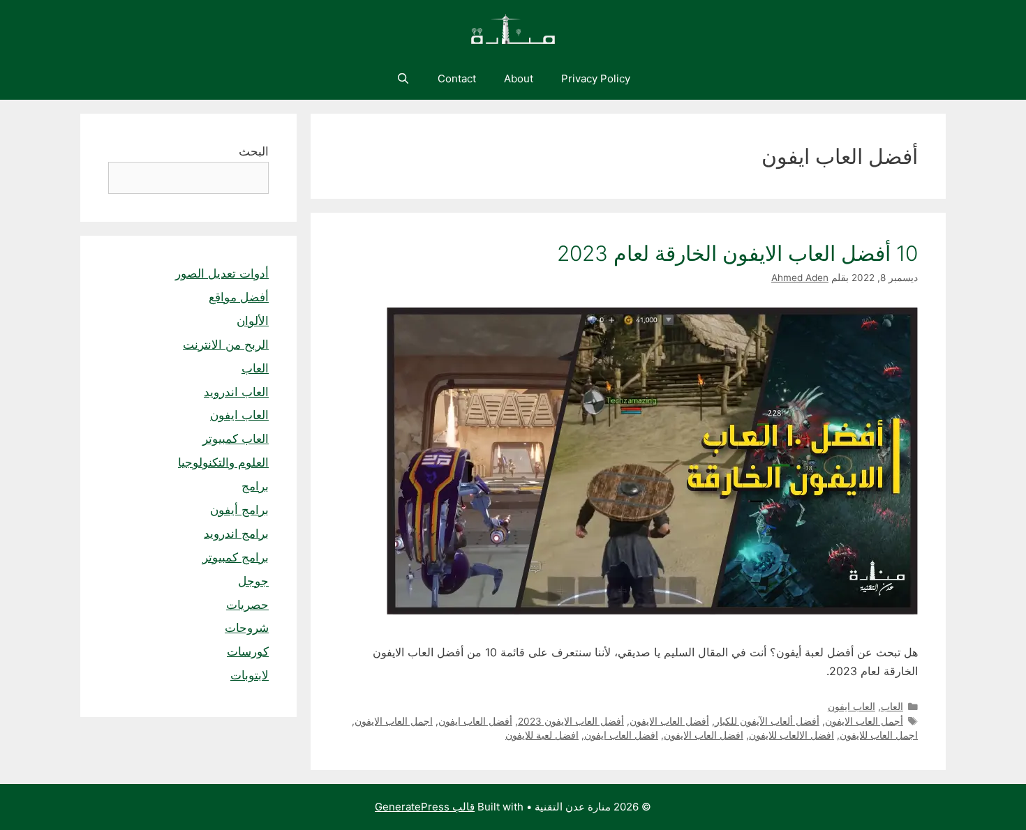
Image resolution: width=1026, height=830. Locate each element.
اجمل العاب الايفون (394, 721)
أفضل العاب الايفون (669, 721)
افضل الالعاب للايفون (791, 735)
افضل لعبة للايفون (542, 735)
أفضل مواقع (239, 297)
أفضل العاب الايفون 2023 (571, 721)
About (518, 78)
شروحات (247, 628)
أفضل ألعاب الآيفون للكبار (767, 721)
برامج (255, 486)
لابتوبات (249, 675)
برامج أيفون (239, 510)
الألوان (253, 321)
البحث (254, 151)
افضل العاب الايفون (703, 735)
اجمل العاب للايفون (879, 735)
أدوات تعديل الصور (222, 273)
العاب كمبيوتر (235, 439)
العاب (892, 706)
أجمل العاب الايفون (864, 721)
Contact (457, 78)
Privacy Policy (595, 78)
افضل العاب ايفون (621, 735)
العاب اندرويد (236, 392)
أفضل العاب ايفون (475, 721)
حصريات (247, 605)
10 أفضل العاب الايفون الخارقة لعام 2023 (737, 253)
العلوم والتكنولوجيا (223, 462)
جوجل (253, 581)
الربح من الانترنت (226, 345)
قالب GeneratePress (425, 806)
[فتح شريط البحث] (402, 79)
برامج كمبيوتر (235, 557)
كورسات (248, 651)
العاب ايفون (851, 706)
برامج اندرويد (236, 534)
